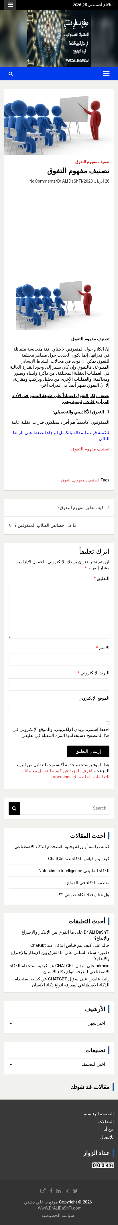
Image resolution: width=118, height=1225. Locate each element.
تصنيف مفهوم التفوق (92, 161)
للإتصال (107, 1137)
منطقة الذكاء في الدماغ (88, 882)
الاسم (102, 647)
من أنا (108, 1129)
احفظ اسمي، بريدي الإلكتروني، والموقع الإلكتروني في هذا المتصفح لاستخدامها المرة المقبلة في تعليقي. (61, 732)
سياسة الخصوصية (58, 1215)
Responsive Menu (10, 5)
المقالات (106, 1121)
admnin (102, 965)
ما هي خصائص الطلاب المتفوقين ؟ (45, 525)
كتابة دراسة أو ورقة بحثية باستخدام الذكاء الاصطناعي (61, 846)
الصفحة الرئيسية (99, 1113)
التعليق (101, 578)
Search (14, 808)
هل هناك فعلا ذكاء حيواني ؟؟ (84, 894)
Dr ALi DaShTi (69, 181)
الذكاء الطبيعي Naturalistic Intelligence (74, 870)
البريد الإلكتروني (93, 673)
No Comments (43, 181)
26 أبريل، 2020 (96, 181)
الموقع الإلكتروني (93, 698)
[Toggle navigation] (106, 73)
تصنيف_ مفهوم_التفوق (80, 480)
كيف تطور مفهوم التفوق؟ (81, 507)
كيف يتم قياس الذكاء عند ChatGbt (78, 858)
